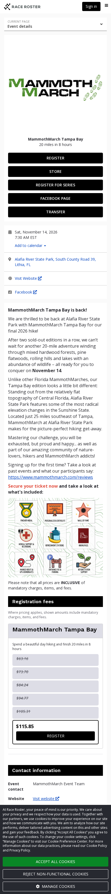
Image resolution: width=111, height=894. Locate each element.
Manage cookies (58, 886)
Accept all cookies (55, 861)
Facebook (24, 292)
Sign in (91, 6)
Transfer (55, 211)
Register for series (55, 184)
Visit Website (26, 278)
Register (55, 157)
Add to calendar (29, 245)
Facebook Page (55, 198)
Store (55, 171)
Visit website (44, 798)
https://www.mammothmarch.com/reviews (50, 477)
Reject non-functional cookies (55, 873)
